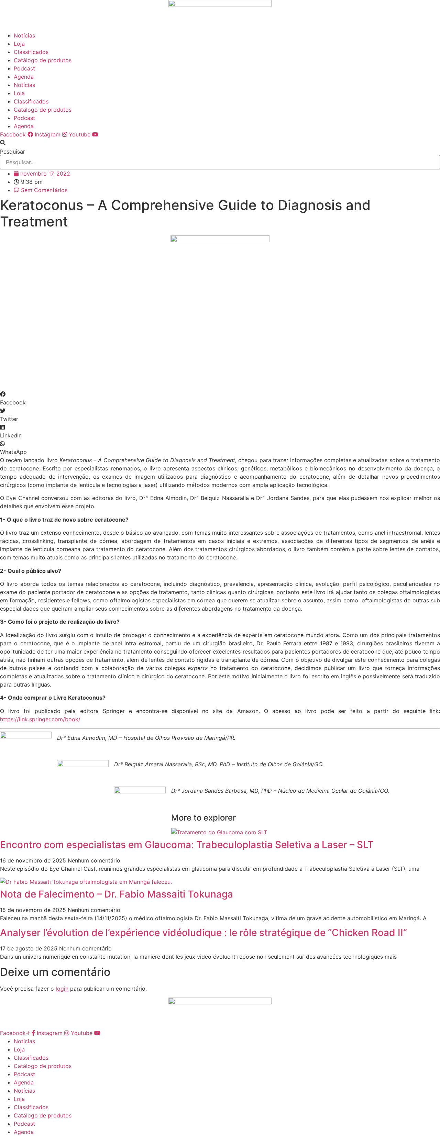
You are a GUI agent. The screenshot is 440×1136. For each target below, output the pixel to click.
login (62, 988)
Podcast (24, 68)
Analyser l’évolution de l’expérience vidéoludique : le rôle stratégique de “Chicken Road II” (203, 932)
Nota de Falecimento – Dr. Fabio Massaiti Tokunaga (116, 894)
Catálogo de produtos (43, 60)
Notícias (24, 35)
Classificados (31, 51)
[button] (220, 142)
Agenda (24, 76)
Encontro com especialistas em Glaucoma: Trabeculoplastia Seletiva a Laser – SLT (187, 844)
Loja (19, 43)
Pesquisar (12, 151)
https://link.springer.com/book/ (40, 719)
